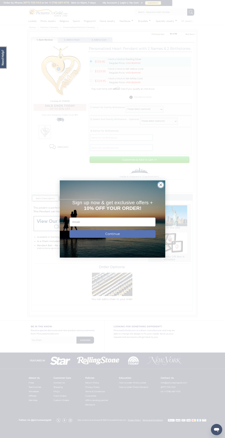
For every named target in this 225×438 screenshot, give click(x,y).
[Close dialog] (161, 185)
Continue (112, 234)
